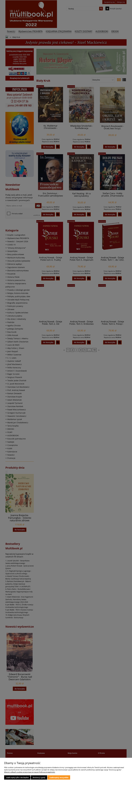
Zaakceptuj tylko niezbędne (17, 777)
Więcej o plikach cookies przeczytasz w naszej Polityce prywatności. (29, 772)
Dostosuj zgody (39, 777)
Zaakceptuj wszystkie (58, 777)
